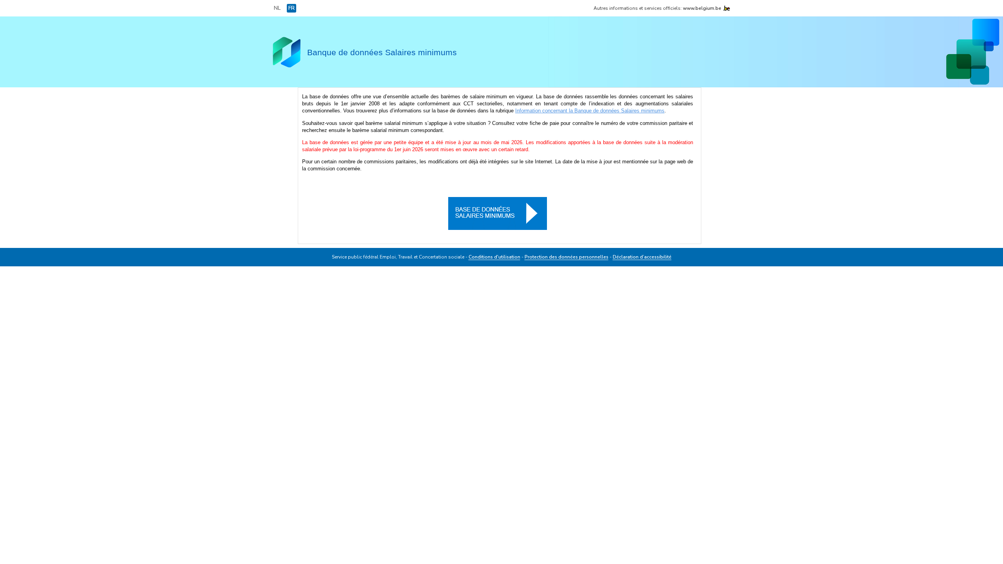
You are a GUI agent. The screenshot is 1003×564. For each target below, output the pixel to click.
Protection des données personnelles (566, 257)
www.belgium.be (702, 8)
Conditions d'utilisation (494, 257)
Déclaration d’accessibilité (642, 257)
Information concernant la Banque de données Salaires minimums (589, 111)
